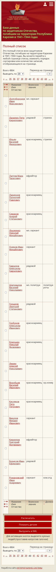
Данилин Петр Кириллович (16, 119)
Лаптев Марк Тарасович (16, 177)
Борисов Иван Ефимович (16, 462)
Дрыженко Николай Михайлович (16, 233)
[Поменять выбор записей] (6, 90)
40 (30, 79)
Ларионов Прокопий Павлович (14, 197)
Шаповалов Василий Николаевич (15, 288)
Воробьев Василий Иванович (14, 385)
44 (45, 78)
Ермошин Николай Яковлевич (15, 345)
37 (18, 78)
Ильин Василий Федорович (15, 142)
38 (22, 78)
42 (38, 78)
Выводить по (10, 73)
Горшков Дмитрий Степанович (15, 306)
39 (26, 78)
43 (42, 78)
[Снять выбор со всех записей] (6, 87)
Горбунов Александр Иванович (14, 326)
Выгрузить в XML (28, 531)
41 (34, 78)
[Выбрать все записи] (6, 85)
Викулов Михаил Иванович (14, 421)
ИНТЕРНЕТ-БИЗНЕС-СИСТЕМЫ (29, 568)
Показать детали (28, 524)
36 (14, 78)
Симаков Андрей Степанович (15, 216)
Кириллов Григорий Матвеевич (15, 442)
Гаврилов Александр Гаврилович (15, 268)
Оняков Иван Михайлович (16, 248)
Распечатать (28, 518)
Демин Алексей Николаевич (15, 366)
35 (10, 78)
